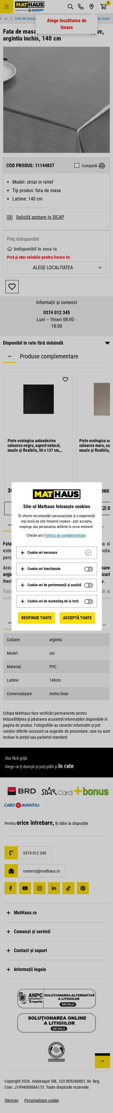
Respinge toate (36, 617)
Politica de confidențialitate (65, 535)
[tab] (57, 553)
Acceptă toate (77, 617)
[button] (38, 553)
